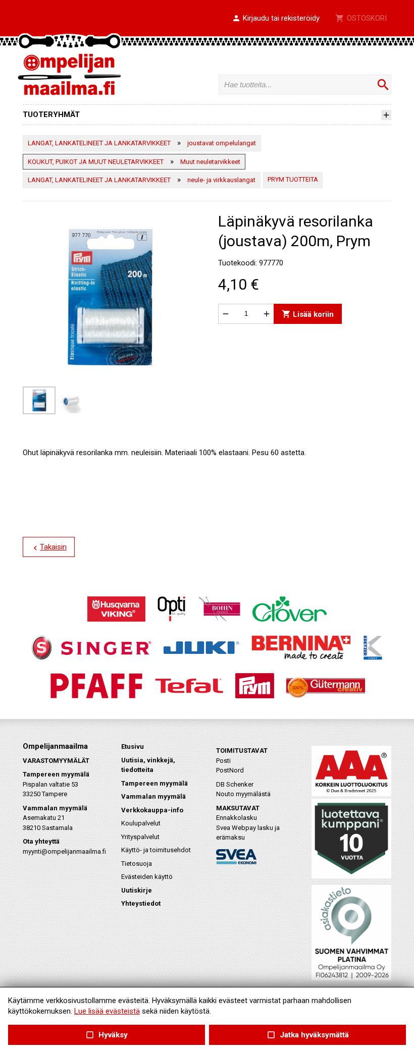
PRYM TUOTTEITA (293, 179)
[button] (275, 19)
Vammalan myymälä (153, 796)
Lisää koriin (308, 313)
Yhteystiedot (141, 903)
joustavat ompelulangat (221, 143)
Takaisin (49, 547)
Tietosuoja (136, 863)
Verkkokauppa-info (152, 810)
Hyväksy (106, 1035)
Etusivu (132, 746)
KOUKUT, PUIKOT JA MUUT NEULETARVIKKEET (96, 161)
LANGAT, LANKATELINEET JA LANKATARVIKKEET (99, 143)
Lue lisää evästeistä (107, 1011)
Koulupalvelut (141, 823)
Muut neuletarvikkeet (210, 161)
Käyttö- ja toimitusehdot (156, 850)
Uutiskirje (136, 890)
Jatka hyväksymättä (307, 1035)
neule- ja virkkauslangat (221, 180)
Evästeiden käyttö (147, 876)
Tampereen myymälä (154, 783)
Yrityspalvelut (140, 837)
